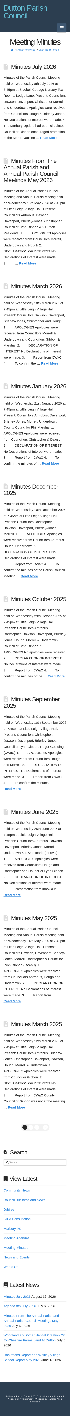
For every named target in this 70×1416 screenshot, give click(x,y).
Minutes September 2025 (32, 702)
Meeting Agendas (16, 1238)
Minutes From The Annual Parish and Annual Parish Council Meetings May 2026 (31, 171)
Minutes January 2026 (38, 386)
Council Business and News (24, 1200)
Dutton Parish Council (25, 12)
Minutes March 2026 (36, 286)
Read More (48, 138)
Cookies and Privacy (51, 1396)
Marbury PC (12, 1229)
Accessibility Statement (20, 1399)
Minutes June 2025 (34, 812)
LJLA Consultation (17, 1219)
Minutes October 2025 (38, 599)
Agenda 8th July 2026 (20, 1306)
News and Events (17, 1257)
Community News (17, 1190)
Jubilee (9, 1209)
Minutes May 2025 (34, 918)
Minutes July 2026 (33, 66)
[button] (61, 27)
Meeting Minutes (16, 1248)
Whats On (11, 1267)
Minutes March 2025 (36, 1024)
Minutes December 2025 (31, 489)
